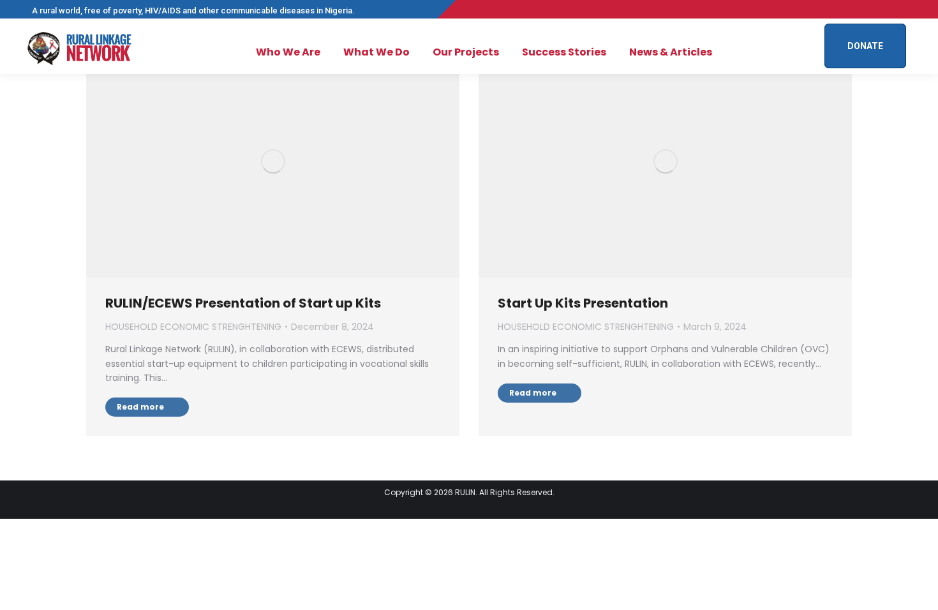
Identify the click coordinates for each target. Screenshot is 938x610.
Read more (140, 406)
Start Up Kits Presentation (583, 303)
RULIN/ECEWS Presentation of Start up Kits (243, 303)
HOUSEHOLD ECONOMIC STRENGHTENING (193, 326)
